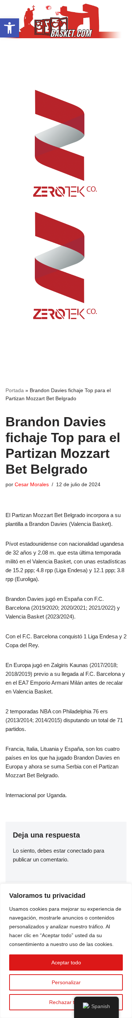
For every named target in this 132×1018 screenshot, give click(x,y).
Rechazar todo (66, 1002)
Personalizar (66, 982)
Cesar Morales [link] (32, 484)
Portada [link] (15, 390)
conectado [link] (79, 850)
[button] (66, 52)
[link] (9, 27)
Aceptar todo (66, 962)
